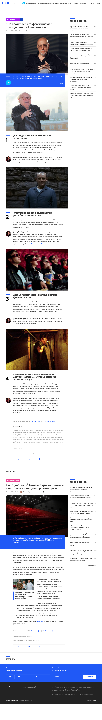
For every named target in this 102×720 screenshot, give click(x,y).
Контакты (8, 689)
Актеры (48, 453)
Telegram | (48, 421)
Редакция (8, 686)
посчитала (39, 621)
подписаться (90, 676)
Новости (34, 421)
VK (43, 421)
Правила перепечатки (12, 700)
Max (53, 421)
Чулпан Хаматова (40, 453)
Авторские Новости (22, 453)
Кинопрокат (36, 640)
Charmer (94, 700)
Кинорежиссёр (21, 640)
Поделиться (22, 31)
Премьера (32, 453)
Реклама (8, 692)
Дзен (39, 421)
